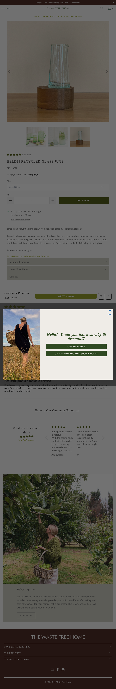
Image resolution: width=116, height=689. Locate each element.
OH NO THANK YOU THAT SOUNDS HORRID (76, 353)
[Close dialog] (110, 312)
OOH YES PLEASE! (76, 346)
